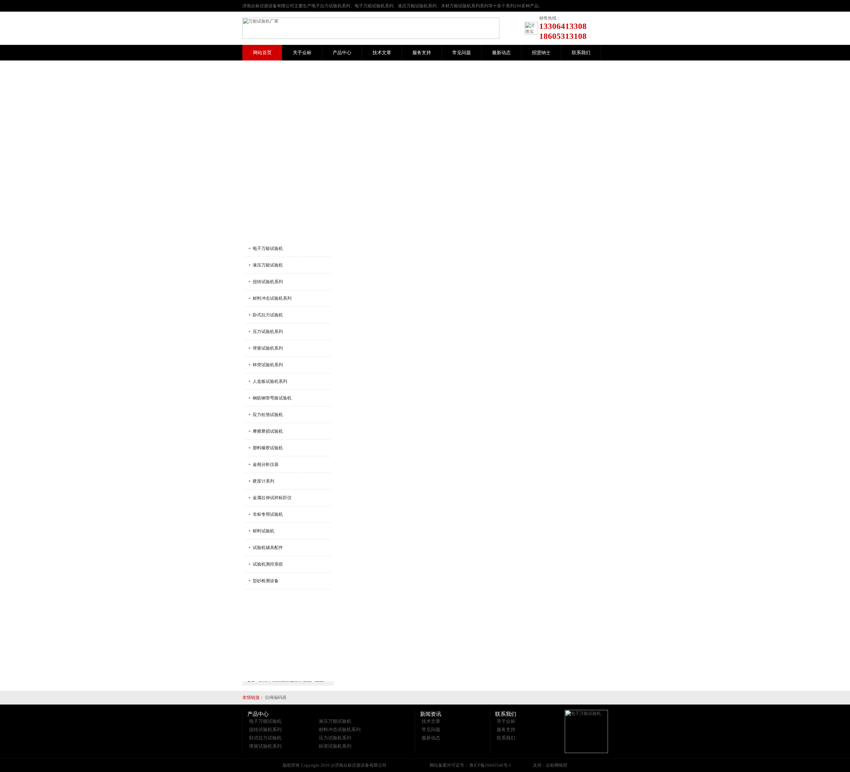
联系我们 (581, 52)
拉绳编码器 (276, 697)
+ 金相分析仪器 (263, 464)
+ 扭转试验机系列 (265, 281)
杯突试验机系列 (335, 746)
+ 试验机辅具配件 (265, 547)
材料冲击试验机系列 (340, 729)
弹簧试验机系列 (265, 746)
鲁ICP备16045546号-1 (489, 765)
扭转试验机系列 (265, 729)
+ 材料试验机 (261, 530)
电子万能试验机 (265, 721)
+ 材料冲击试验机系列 (270, 298)
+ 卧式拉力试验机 (265, 314)
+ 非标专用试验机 (265, 514)
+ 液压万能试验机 (265, 265)
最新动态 (501, 52)
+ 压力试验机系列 (265, 331)
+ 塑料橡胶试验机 (265, 447)
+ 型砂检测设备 (263, 580)
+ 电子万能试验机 (265, 248)
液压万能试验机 (335, 721)
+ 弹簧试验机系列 (265, 348)
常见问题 (461, 52)
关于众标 (302, 52)
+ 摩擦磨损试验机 (265, 431)
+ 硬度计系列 (261, 481)
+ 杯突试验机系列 (265, 364)
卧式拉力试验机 (265, 737)
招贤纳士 (541, 52)
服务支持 (421, 52)
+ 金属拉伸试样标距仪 (270, 497)
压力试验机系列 (335, 737)
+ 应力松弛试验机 (265, 414)
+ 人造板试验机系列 (267, 381)
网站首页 (262, 52)
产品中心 (342, 52)
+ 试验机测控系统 (265, 564)
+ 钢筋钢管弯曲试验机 (270, 397)
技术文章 (382, 52)
